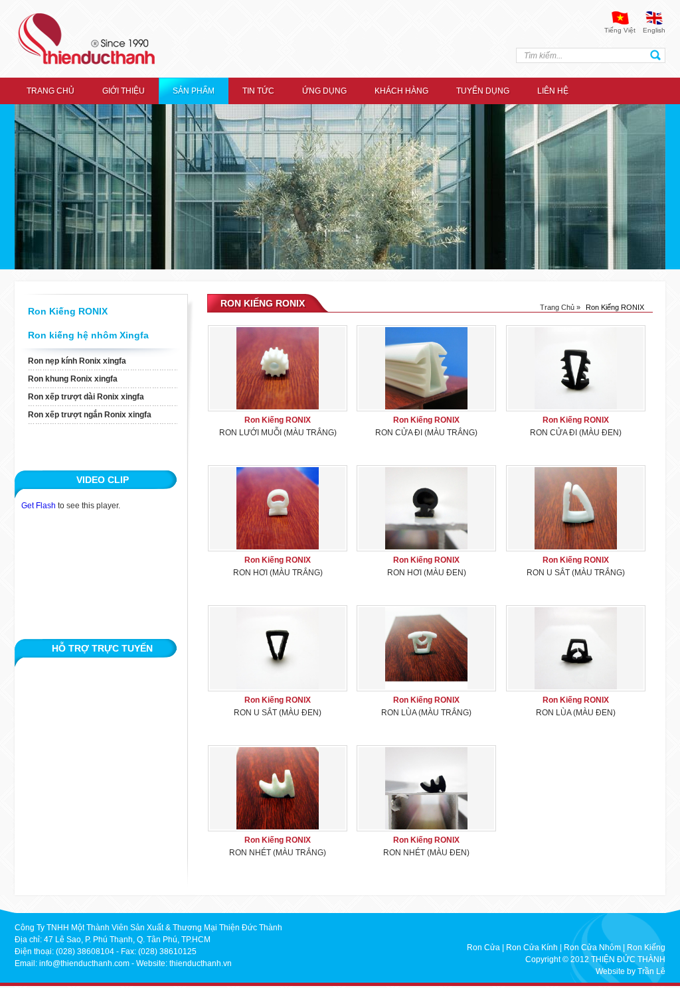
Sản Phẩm (193, 91)
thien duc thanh (86, 38)
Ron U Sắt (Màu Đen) (277, 712)
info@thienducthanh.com (84, 963)
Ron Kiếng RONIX (68, 311)
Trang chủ (50, 91)
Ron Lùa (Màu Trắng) (426, 712)
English (654, 30)
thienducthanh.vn (200, 963)
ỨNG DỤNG (324, 91)
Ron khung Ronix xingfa (73, 379)
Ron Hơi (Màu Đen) (426, 572)
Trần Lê (651, 971)
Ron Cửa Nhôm (592, 947)
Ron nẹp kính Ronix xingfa (77, 361)
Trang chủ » (560, 307)
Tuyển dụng (482, 91)
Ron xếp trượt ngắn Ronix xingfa (89, 414)
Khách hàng (401, 91)
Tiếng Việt (620, 30)
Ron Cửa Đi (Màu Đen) (576, 432)
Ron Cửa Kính (532, 947)
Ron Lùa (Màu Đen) (576, 712)
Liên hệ (552, 91)
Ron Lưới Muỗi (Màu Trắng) (278, 432)
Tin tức (258, 91)
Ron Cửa (483, 947)
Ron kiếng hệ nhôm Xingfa (88, 335)
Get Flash (38, 505)
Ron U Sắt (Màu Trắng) (576, 572)
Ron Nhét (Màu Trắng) (277, 852)
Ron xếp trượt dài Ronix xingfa (86, 396)
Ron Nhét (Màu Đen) (426, 852)
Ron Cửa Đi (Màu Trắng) (426, 432)
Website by (616, 971)
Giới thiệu (123, 91)
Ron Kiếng (646, 947)
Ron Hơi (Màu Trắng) (278, 572)
